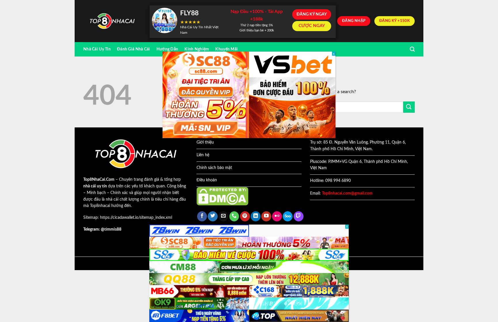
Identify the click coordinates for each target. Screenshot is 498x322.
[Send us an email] (223, 216)
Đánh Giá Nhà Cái (133, 49)
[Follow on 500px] (288, 216)
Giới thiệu (205, 142)
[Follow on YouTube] (266, 216)
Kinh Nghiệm (196, 49)
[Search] (412, 49)
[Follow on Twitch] (298, 216)
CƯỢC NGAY (312, 26)
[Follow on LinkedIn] (256, 216)
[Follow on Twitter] (213, 216)
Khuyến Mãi (226, 49)
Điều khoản (207, 180)
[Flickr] (277, 216)
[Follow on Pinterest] (245, 216)
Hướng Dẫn (167, 49)
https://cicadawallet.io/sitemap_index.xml (136, 218)
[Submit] (409, 107)
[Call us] (234, 216)
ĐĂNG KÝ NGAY (312, 14)
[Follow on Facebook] (202, 216)
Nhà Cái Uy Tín (97, 49)
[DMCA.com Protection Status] (222, 196)
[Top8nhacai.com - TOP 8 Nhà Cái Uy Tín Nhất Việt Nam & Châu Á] (112, 21)
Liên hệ (203, 155)
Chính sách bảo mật (214, 168)
